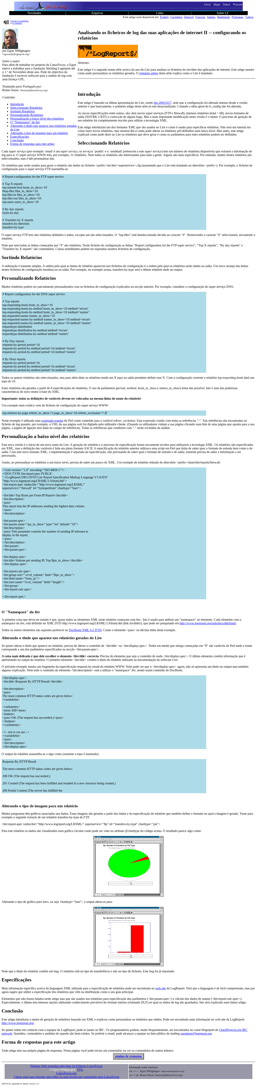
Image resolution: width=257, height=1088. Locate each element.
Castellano (176, 17)
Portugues (238, 17)
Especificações (19, 136)
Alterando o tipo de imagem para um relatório (39, 133)
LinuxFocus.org (66, 1073)
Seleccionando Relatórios (26, 107)
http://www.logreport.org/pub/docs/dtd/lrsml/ (208, 623)
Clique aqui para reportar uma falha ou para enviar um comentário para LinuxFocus (66, 1077)
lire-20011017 (162, 102)
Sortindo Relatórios (22, 111)
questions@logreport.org (196, 1033)
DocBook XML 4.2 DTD (85, 630)
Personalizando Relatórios (26, 115)
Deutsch (189, 17)
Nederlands (223, 17)
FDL (80, 1069)
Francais (200, 17)
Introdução (17, 104)
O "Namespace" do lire (25, 122)
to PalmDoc (17, 23)
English (164, 17)
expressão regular (52, 420)
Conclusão (17, 140)
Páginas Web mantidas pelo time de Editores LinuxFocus (66, 1066)
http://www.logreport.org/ (18, 1023)
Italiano (211, 17)
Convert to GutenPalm (19, 21)
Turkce (249, 17)
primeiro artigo (148, 73)
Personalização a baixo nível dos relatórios (37, 118)
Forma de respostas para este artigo (32, 144)
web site (160, 988)
